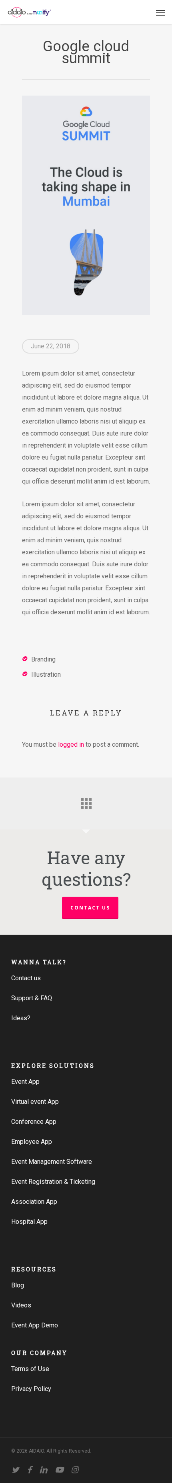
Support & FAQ (31, 998)
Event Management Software (51, 1161)
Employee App (31, 1141)
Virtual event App (35, 1101)
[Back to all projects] (86, 801)
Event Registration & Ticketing (53, 1181)
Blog (17, 1285)
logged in (71, 744)
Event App (25, 1081)
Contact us (90, 907)
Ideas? (20, 1018)
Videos (21, 1305)
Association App (34, 1201)
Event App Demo (34, 1325)
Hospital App (29, 1221)
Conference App (33, 1121)
